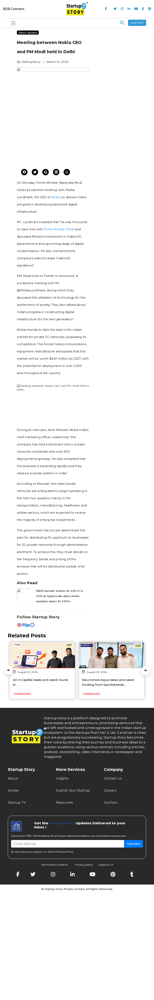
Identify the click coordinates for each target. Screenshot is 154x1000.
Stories (13, 790)
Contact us (113, 778)
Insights (62, 778)
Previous (8, 670)
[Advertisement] (53, 138)
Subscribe (133, 844)
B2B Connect (13, 9)
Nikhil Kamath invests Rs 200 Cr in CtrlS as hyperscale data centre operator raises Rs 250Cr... (59, 596)
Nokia (56, 197)
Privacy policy (84, 864)
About (13, 778)
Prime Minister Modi (59, 229)
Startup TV (17, 802)
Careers (110, 790)
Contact (137, 22)
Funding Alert (22, 694)
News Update (27, 32)
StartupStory (31, 62)
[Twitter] (24, 172)
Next (145, 670)
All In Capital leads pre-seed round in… (40, 682)
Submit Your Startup (73, 790)
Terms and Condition (54, 864)
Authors (110, 802)
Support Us (103, 864)
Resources (64, 802)
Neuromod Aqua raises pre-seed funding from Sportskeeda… (108, 682)
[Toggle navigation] (13, 23)
